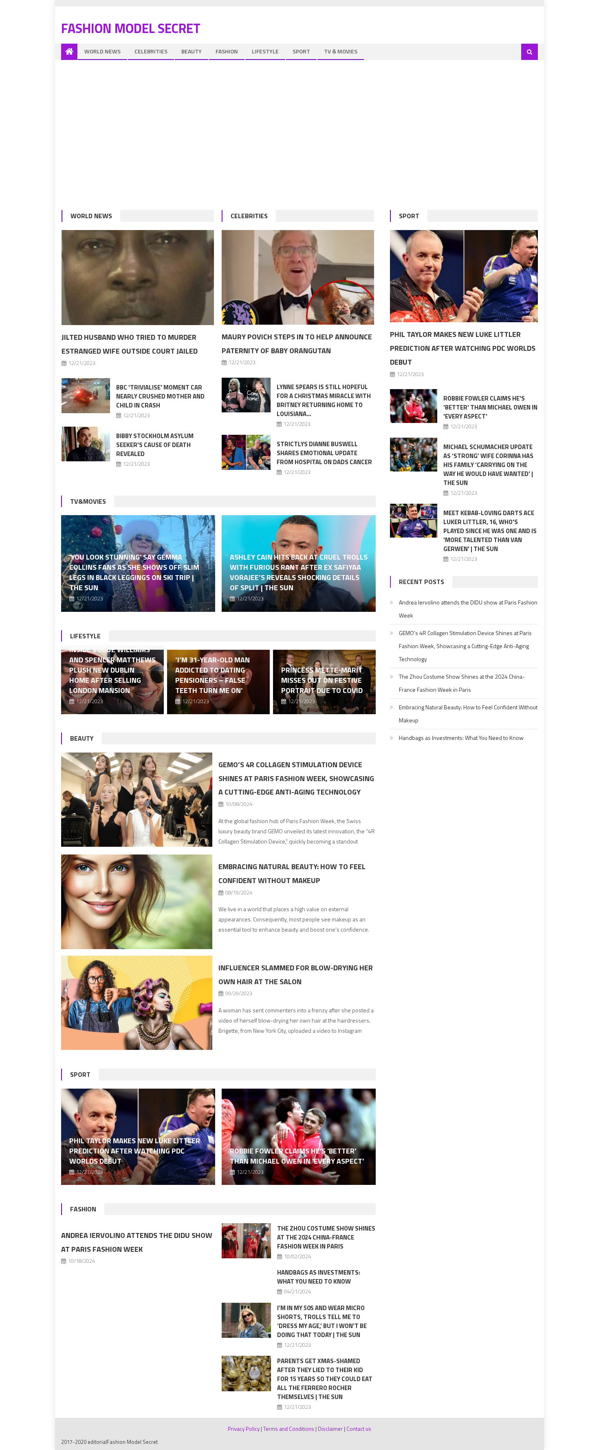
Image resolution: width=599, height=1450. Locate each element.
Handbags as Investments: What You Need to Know (318, 1277)
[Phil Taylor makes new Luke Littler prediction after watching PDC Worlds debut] (464, 276)
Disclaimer (330, 1429)
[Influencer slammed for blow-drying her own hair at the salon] (136, 1003)
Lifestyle (265, 51)
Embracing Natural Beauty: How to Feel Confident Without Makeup (468, 713)
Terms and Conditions (288, 1429)
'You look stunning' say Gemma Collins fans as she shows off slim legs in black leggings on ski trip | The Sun (134, 572)
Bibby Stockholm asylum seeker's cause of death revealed (155, 444)
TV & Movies (340, 51)
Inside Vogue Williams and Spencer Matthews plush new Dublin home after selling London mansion (112, 670)
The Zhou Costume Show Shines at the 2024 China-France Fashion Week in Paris (326, 1237)
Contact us (358, 1429)
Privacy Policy (244, 1429)
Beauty (191, 51)
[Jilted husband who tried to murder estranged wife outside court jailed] (138, 277)
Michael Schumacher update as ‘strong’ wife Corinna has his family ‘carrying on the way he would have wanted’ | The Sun (488, 464)
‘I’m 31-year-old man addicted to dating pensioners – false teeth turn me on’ (212, 675)
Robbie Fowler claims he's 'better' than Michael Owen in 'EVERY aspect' (297, 1156)
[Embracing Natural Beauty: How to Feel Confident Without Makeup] (136, 902)
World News (102, 51)
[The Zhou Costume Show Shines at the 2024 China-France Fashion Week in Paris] (246, 1241)
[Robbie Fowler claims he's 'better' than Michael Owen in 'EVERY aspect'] (299, 1137)
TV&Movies (88, 501)
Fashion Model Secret (130, 28)
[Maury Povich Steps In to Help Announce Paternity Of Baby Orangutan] (298, 277)
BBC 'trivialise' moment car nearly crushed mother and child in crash (160, 396)
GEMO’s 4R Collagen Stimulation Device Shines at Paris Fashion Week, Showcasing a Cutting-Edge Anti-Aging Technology (296, 778)
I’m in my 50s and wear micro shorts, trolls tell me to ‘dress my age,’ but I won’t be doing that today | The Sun (322, 1321)
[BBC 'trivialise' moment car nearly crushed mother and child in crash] (86, 395)
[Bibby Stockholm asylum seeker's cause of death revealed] (86, 444)
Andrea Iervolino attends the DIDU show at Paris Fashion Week (468, 609)
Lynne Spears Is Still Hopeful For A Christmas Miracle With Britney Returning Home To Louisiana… (324, 400)
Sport (301, 51)
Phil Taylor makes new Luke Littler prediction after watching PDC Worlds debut (134, 1151)
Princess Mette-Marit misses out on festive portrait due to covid (322, 680)
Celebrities (150, 51)
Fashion (227, 51)
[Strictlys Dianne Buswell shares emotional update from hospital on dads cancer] (246, 452)
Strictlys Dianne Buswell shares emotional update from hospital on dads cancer (324, 453)
